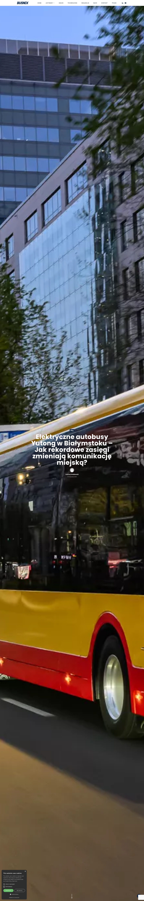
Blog (71, 430)
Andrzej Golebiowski (72, 474)
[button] (4, 884)
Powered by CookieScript (14, 897)
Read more (14, 881)
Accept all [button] (8, 890)
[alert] (14, 884)
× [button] (25, 871)
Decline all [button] (20, 890)
